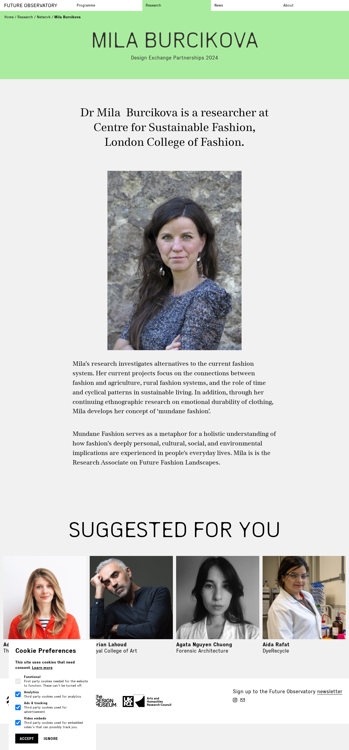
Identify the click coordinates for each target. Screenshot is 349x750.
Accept (27, 738)
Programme (86, 5)
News (218, 5)
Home (9, 17)
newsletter (329, 691)
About (288, 5)
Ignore (51, 738)
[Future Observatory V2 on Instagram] (235, 700)
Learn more (42, 667)
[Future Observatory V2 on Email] (242, 700)
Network (43, 17)
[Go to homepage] (38, 5)
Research (153, 5)
